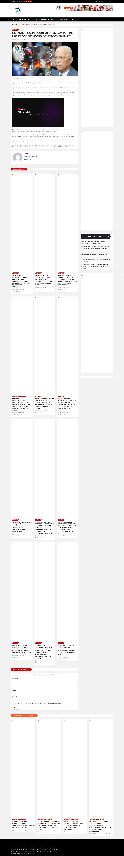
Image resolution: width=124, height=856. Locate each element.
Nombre (14, 690)
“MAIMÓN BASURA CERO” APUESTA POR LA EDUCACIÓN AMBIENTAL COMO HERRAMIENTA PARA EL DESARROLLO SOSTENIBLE (95, 259)
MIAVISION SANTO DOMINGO (46, 19)
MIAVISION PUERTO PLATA (67, 19)
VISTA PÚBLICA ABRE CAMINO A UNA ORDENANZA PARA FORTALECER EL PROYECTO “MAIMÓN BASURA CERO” (75, 825)
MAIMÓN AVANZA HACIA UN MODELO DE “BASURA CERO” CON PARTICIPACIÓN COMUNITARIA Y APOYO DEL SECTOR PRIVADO (96, 266)
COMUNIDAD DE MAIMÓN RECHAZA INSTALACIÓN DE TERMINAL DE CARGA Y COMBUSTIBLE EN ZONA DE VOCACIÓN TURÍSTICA (21, 281)
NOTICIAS (22, 19)
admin (15, 39)
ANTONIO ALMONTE (19, 289)
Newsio (25, 853)
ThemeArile (32, 853)
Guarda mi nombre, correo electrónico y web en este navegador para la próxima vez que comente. (38, 703)
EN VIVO (31, 19)
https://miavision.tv (32, 156)
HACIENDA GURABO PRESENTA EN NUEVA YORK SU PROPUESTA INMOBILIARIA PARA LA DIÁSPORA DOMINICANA (21, 648)
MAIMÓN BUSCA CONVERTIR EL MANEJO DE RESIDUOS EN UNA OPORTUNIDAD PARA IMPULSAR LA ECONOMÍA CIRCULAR (95, 248)
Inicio (14, 19)
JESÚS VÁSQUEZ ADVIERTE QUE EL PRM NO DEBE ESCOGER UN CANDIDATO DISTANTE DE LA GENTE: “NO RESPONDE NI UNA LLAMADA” (67, 404)
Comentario (15, 678)
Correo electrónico (17, 696)
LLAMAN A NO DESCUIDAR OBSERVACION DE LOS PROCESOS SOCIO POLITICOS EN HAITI (36, 24)
